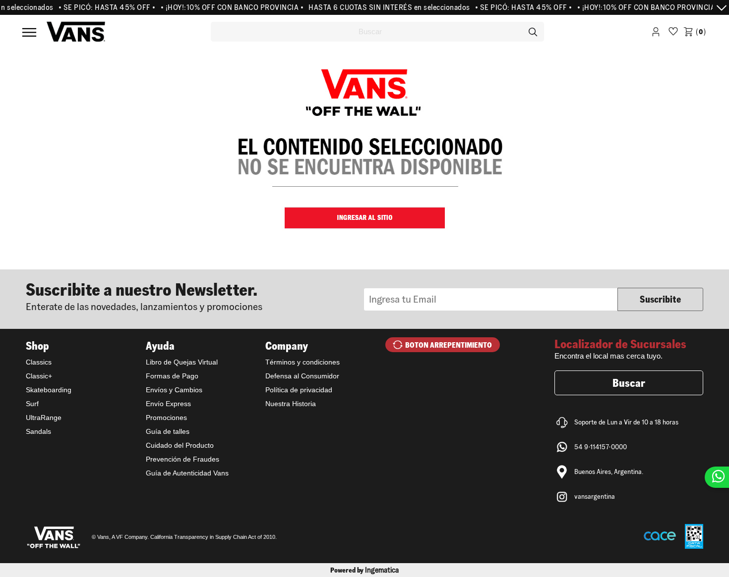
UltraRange (43, 417)
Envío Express (168, 404)
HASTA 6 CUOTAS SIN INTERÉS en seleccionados (382, 7)
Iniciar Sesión (656, 33)
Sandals (38, 431)
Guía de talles (167, 431)
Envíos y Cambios (174, 390)
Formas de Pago (172, 376)
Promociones (166, 417)
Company (286, 346)
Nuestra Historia (290, 404)
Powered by (364, 570)
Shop (37, 346)
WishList (673, 33)
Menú (29, 32)
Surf (32, 404)
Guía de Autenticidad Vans (187, 473)
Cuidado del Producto (180, 445)
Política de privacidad (298, 390)
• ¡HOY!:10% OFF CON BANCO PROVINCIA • (225, 7)
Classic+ (39, 376)
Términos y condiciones (302, 362)
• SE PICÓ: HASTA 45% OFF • (100, 7)
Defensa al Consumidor (302, 376)
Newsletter (195, 295)
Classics (39, 362)
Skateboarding (48, 390)
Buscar (628, 383)
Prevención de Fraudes (182, 459)
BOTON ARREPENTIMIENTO (448, 345)
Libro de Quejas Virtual (182, 362)
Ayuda (160, 346)
